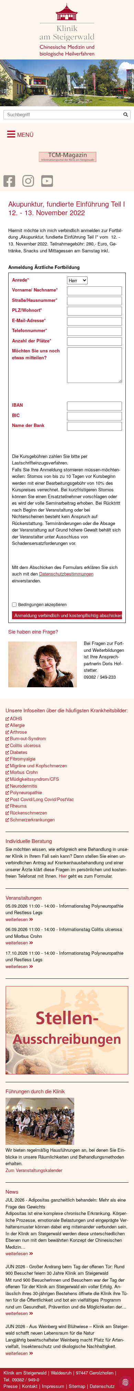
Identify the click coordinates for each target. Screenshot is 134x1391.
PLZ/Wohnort (27, 310)
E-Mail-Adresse (29, 320)
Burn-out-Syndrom (28, 738)
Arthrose (18, 732)
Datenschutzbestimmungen (66, 573)
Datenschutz (102, 1386)
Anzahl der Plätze (31, 340)
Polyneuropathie (26, 792)
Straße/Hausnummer (34, 300)
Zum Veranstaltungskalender (33, 1170)
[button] (20, 134)
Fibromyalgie (22, 758)
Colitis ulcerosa (25, 745)
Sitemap (77, 1386)
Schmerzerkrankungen (32, 819)
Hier (63, 876)
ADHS (16, 718)
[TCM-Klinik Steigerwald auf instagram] (28, 184)
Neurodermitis (23, 785)
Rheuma (18, 805)
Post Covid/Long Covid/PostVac (42, 799)
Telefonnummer (29, 330)
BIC (16, 415)
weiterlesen (17, 919)
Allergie (17, 725)
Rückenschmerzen (28, 812)
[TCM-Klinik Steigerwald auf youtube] (47, 184)
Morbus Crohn (24, 772)
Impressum (53, 1386)
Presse (10, 1386)
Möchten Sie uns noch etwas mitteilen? (36, 354)
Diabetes (18, 752)
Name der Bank (28, 425)
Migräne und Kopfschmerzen (38, 765)
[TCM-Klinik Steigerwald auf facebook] (9, 184)
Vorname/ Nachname (35, 289)
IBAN (17, 405)
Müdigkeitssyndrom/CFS (34, 779)
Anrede (20, 279)
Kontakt (29, 1386)
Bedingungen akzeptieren (42, 604)
